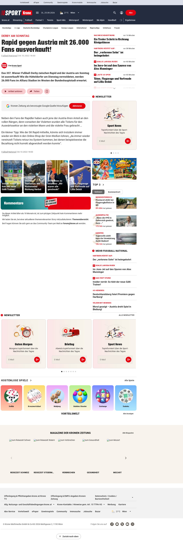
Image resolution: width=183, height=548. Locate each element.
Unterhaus (107, 28)
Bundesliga (6, 28)
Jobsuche (104, 3)
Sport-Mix (61, 20)
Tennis (50, 20)
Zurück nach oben (68, 536)
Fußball (28, 20)
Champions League (50, 28)
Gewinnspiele (62, 3)
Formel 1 (40, 20)
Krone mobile (77, 3)
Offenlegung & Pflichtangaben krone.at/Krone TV (25, 497)
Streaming (17, 20)
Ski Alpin (101, 20)
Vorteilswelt (24, 3)
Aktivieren (77, 106)
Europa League (67, 28)
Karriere (122, 504)
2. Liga (17, 28)
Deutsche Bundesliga (31, 28)
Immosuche (91, 3)
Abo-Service (9, 511)
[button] (121, 20)
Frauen (117, 28)
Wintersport (87, 20)
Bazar (115, 3)
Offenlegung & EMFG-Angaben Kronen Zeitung (68, 497)
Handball (112, 20)
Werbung (112, 504)
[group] (11, 176)
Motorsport (74, 20)
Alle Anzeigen (128, 414)
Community (48, 3)
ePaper (36, 3)
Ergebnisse (130, 20)
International (81, 28)
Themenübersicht (80, 219)
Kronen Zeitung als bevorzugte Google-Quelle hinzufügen (46, 105)
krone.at (5, 20)
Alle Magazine (128, 433)
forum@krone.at (70, 223)
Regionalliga (95, 28)
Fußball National (9, 56)
